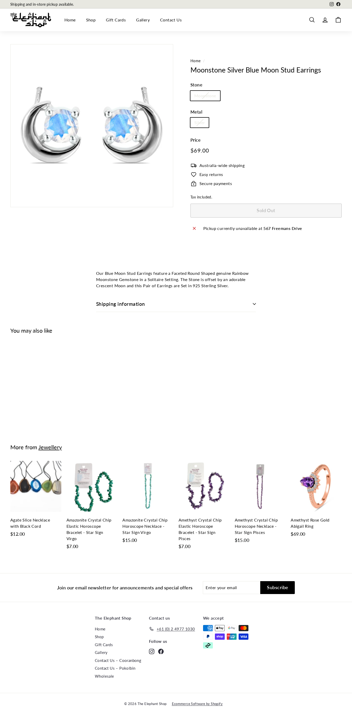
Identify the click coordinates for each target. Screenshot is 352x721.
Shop (91, 19)
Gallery (143, 19)
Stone (196, 84)
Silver (199, 122)
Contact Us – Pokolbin (115, 668)
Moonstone (205, 95)
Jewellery (50, 447)
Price (195, 140)
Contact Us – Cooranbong (118, 660)
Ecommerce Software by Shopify (197, 704)
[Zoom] (92, 125)
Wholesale (104, 676)
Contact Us (171, 19)
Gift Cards (116, 19)
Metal (196, 112)
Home (70, 19)
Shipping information (120, 304)
